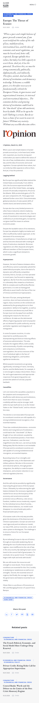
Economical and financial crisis (18, 14)
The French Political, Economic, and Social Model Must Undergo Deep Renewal (19, 645)
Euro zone (8, 16)
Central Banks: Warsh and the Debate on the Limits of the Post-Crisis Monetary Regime (18, 688)
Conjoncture (8, 637)
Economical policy (12, 662)
